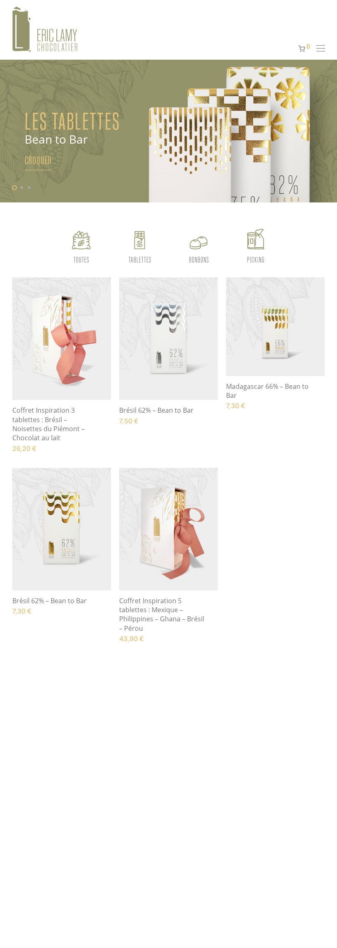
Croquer (38, 160)
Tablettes (140, 259)
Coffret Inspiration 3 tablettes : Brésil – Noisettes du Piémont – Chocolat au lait (48, 424)
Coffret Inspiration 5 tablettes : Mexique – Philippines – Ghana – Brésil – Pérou (161, 614)
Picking (256, 259)
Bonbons (199, 259)
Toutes (81, 259)
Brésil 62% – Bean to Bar (156, 410)
